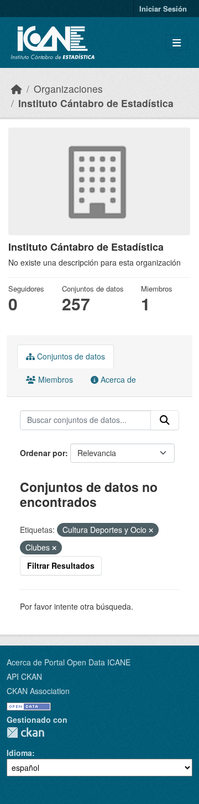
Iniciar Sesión (163, 8)
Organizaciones (68, 89)
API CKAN (24, 676)
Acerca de (117, 379)
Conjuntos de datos (70, 356)
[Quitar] (151, 530)
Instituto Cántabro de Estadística (96, 103)
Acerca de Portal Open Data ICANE (68, 662)
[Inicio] (16, 89)
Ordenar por (42, 452)
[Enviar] (164, 420)
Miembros (54, 379)
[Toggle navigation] (176, 43)
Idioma (19, 752)
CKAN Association (38, 690)
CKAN (25, 732)
